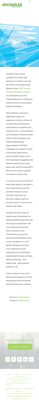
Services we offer (24, 374)
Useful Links (19, 382)
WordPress (16, 399)
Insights (21, 300)
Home (8, 374)
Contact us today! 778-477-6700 (19, 384)
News (27, 300)
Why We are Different (19, 378)
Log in (25, 399)
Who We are (19, 376)
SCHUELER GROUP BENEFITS (12, 5)
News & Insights (19, 380)
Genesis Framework (23, 396)
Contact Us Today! (20, 347)
